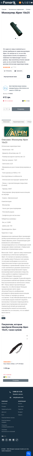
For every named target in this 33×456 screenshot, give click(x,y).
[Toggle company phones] (23, 3)
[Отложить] (27, 336)
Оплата (20, 403)
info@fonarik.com (18, 397)
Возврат (20, 412)
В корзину (21, 109)
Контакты (4, 403)
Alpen (3, 318)
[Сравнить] (27, 339)
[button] (15, 38)
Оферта (20, 415)
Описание (6, 122)
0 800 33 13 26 (17, 391)
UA (2, 436)
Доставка (21, 406)
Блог (3, 415)
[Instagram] (6, 440)
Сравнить (19, 71)
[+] (9, 109)
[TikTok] (17, 440)
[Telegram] (13, 440)
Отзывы (4, 406)
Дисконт (4, 412)
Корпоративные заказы (8, 417)
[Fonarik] (9, 2)
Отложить (9, 71)
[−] (4, 109)
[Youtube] (10, 440)
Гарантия (20, 409)
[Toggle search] (25, 3)
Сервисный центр (6, 409)
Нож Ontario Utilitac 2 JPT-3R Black (13, 364)
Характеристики (18, 122)
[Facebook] (3, 440)
